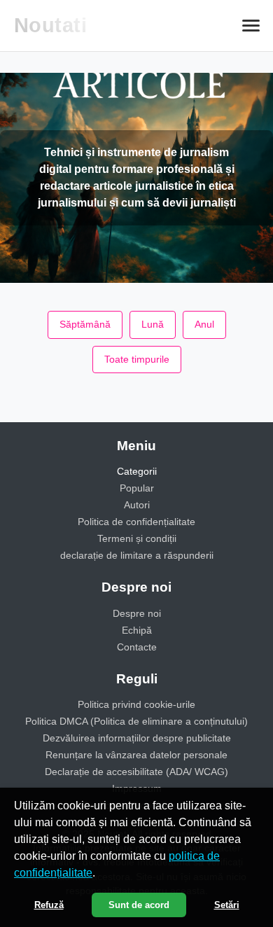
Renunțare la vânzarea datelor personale (136, 754)
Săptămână (85, 324)
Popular (137, 488)
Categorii (137, 471)
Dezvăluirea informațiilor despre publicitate (137, 738)
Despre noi (137, 613)
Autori (137, 504)
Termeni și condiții (136, 538)
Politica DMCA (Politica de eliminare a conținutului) (136, 721)
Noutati (51, 25)
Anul (204, 324)
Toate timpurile (136, 359)
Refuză (49, 905)
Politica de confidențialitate (136, 521)
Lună (152, 324)
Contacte (137, 647)
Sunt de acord (138, 905)
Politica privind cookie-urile (136, 704)
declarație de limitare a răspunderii (137, 555)
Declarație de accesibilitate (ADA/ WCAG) (136, 771)
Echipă (137, 630)
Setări (226, 905)
